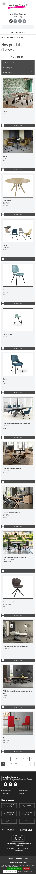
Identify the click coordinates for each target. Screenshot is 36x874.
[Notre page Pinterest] (24, 21)
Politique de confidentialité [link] (25, 871)
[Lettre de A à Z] (21, 57)
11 (16, 764)
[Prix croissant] (18, 57)
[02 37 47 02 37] (11, 21)
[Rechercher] (32, 27)
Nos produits (17, 32)
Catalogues (26, 848)
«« (5, 759)
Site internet (10, 848)
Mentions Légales (22, 858)
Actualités (6, 793)
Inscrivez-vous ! (26, 829)
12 (21, 764)
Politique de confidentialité (18, 862)
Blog (18, 848)
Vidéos (21, 793)
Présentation (7, 790)
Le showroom (23, 790)
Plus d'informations (10, 871)
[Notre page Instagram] (20, 21)
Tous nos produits (11, 37)
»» (32, 764)
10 (11, 764)
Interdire (26, 869)
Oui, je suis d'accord (14, 869)
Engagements (19, 850)
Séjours (22, 37)
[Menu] (4, 3)
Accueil (10, 858)
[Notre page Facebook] (15, 21)
